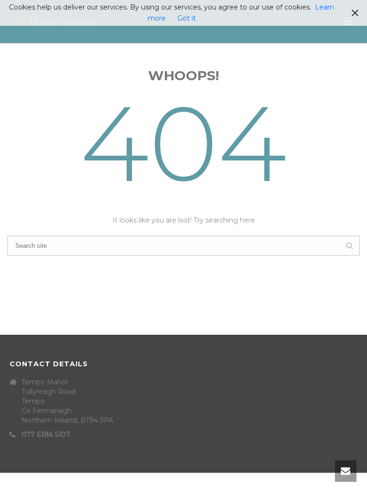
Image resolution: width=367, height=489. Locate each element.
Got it (186, 18)
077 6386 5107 (46, 434)
